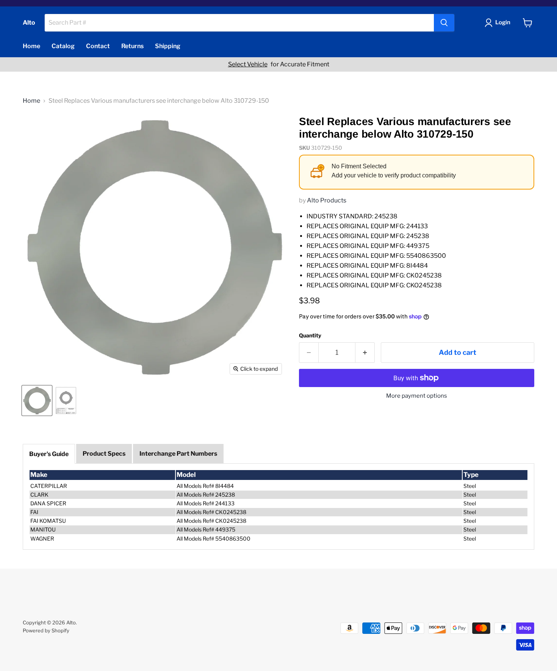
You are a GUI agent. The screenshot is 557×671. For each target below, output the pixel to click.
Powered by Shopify (46, 630)
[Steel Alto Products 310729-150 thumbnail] (37, 400)
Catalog (63, 46)
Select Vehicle (248, 64)
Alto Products (326, 200)
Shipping (167, 46)
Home (31, 46)
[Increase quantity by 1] (365, 352)
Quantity (310, 335)
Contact (98, 46)
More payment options (416, 396)
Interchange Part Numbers (178, 453)
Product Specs (104, 453)
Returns (132, 46)
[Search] (444, 22)
